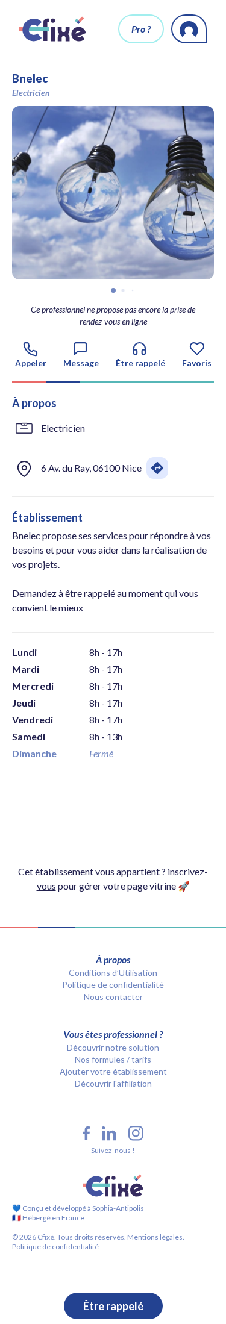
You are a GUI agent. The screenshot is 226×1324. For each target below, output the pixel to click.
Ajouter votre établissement (113, 1071)
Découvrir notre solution (113, 1047)
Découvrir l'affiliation (113, 1083)
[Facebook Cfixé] (86, 1133)
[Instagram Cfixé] (135, 1133)
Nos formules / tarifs (113, 1059)
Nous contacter (113, 996)
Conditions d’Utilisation (113, 972)
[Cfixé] (52, 28)
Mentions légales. (155, 1236)
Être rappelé (113, 1306)
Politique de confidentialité (113, 984)
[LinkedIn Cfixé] (109, 1133)
